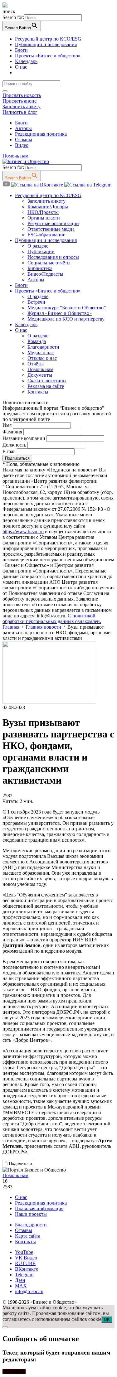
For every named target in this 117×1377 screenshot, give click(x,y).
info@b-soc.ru (29, 1291)
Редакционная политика (41, 134)
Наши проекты (31, 1214)
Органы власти (43, 217)
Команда (36, 341)
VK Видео (26, 1257)
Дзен (20, 1280)
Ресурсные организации (53, 223)
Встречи (36, 302)
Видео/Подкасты (45, 274)
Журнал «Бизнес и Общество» (59, 313)
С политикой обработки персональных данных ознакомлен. (51, 618)
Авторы (23, 128)
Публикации (41, 251)
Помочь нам (15, 155)
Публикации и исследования (46, 44)
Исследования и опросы (53, 257)
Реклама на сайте (45, 386)
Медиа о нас (40, 352)
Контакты (37, 391)
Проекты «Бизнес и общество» (47, 55)
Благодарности (43, 347)
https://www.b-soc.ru (23, 531)
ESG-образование (46, 234)
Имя (7, 425)
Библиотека (39, 268)
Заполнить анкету (21, 106)
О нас (21, 67)
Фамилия (12, 431)
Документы (39, 375)
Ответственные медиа (51, 229)
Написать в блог (19, 112)
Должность (14, 444)
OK (107, 1319)
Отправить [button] (14, 1371)
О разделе (37, 246)
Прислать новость (21, 95)
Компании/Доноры (47, 206)
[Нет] (4, 1327)
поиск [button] (8, 11)
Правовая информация (39, 1208)
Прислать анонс (19, 101)
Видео (21, 145)
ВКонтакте (26, 1269)
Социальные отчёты (49, 262)
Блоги (21, 50)
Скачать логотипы (46, 380)
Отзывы (23, 139)
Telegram (24, 1274)
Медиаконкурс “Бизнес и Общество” (66, 307)
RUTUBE (25, 1263)
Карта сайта (27, 1236)
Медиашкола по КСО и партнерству (66, 318)
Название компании (23, 438)
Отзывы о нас (42, 358)
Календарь (26, 61)
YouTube (24, 1252)
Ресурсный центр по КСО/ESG (48, 38)
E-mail (9, 451)
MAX (21, 1285)
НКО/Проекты (43, 212)
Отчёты (35, 363)
